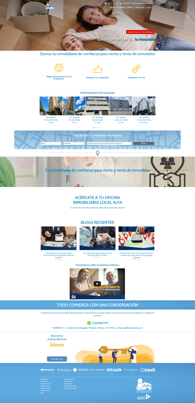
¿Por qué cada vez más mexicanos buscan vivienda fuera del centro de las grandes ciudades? (136, 255)
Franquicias (140, 8)
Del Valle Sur (143, 120)
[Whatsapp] (117, 3)
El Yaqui (50, 120)
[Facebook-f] (108, 3)
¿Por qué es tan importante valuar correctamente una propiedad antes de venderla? (58, 255)
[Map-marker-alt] (106, 3)
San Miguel (96, 120)
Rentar (130, 8)
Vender (112, 8)
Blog (149, 8)
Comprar (121, 8)
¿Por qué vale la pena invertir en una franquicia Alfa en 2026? (97, 254)
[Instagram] (111, 3)
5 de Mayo (119, 120)
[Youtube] (114, 3)
